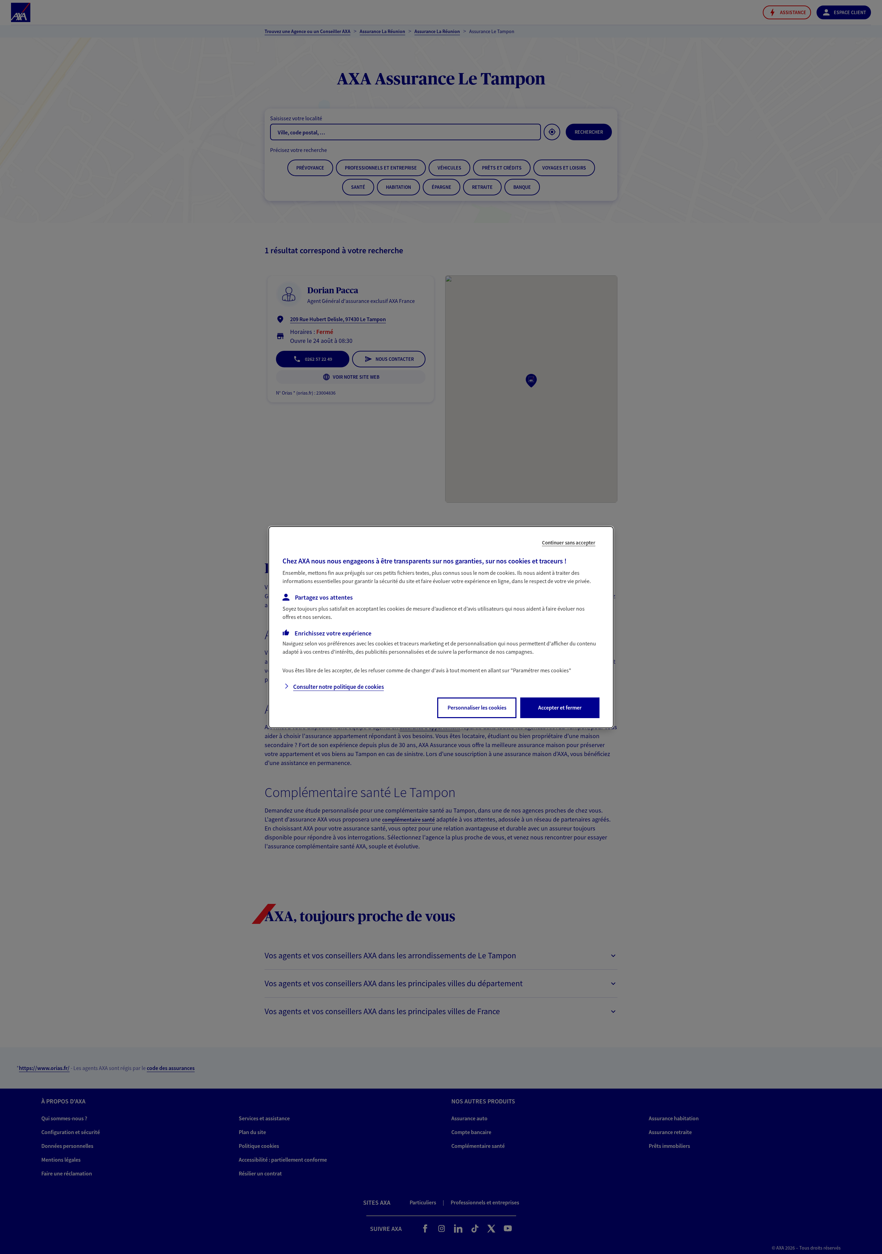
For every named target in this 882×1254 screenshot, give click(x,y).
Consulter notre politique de (338, 687)
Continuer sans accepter (568, 542)
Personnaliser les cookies (477, 707)
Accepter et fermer (560, 707)
